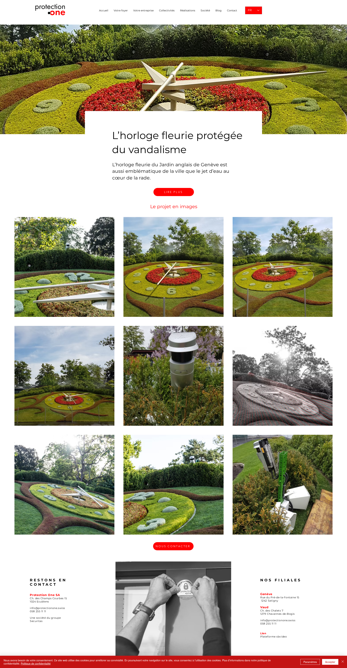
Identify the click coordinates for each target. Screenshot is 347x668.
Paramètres (310, 662)
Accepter (330, 662)
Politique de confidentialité (36, 663)
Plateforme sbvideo (273, 636)
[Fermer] (342, 662)
